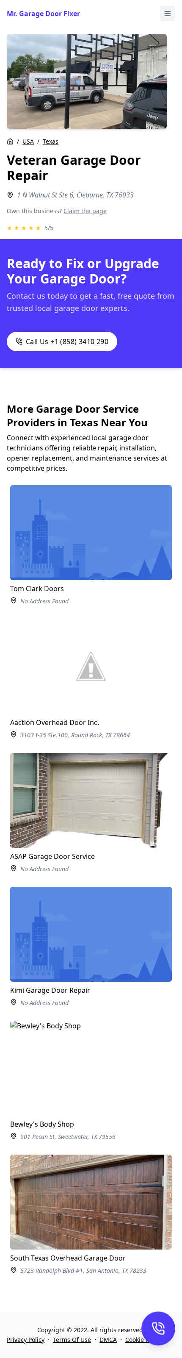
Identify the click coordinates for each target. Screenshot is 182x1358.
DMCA (108, 1340)
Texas (50, 141)
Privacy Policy (25, 1340)
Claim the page (85, 211)
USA (28, 141)
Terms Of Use (72, 1340)
